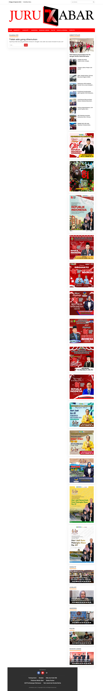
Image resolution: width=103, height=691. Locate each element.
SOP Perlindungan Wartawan (32, 683)
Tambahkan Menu (27, 2)
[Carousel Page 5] (81, 581)
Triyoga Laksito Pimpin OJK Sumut (85, 68)
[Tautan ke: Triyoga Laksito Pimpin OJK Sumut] (73, 70)
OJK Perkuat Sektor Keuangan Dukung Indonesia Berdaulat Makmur (80, 660)
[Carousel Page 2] (75, 581)
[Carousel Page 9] (88, 581)
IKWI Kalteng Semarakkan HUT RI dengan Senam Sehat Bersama (80, 55)
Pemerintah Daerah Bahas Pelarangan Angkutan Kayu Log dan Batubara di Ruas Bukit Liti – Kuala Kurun (81, 578)
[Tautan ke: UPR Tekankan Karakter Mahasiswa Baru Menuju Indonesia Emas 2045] (73, 118)
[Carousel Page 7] (84, 581)
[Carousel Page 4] (79, 581)
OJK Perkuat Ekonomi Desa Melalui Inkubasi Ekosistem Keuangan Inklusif (85, 100)
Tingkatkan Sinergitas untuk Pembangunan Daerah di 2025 (80, 599)
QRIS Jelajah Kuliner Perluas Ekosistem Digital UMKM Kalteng (85, 76)
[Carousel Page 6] (82, 581)
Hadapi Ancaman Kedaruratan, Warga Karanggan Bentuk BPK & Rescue (84, 60)
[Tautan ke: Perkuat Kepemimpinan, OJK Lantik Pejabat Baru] (73, 110)
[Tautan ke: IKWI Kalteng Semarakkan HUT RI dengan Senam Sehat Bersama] (82, 45)
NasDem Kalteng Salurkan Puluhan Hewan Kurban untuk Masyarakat (81, 640)
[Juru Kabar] (51, 16)
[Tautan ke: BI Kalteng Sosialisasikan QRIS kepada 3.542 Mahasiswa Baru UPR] (73, 94)
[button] (93, 2)
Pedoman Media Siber (37, 680)
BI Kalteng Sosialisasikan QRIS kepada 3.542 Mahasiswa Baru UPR (86, 92)
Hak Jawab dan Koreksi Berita (52, 683)
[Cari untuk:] (16, 45)
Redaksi (41, 678)
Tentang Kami (32, 678)
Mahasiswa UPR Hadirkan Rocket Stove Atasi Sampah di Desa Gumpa (86, 84)
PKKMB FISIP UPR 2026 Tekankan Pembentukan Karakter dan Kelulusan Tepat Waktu (86, 124)
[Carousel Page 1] (73, 581)
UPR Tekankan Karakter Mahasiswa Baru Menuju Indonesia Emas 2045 (84, 116)
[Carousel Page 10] (90, 581)
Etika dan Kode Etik (51, 678)
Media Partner (50, 680)
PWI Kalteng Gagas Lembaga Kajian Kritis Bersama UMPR (80, 619)
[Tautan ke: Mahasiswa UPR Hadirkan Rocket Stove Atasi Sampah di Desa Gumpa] (73, 86)
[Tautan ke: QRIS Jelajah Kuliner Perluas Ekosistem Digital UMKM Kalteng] (73, 78)
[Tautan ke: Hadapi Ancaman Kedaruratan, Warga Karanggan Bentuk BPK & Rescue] (73, 62)
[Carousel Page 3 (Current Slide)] (77, 581)
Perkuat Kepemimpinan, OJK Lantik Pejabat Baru (85, 108)
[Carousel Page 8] (86, 581)
